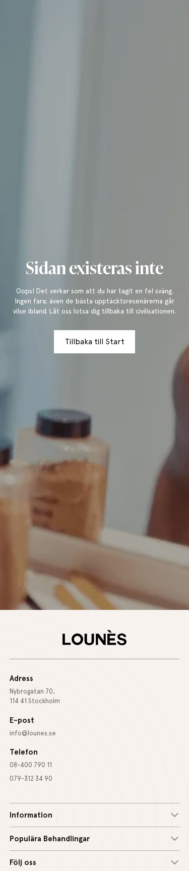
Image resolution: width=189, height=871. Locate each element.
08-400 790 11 (31, 765)
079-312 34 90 (31, 778)
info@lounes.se (33, 733)
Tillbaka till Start (94, 341)
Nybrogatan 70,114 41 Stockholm (35, 696)
